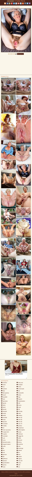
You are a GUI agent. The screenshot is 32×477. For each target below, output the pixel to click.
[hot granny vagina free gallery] (8, 104)
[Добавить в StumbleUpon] (23, 3)
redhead (20, 434)
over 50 (20, 419)
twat (19, 454)
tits (19, 452)
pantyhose (21, 427)
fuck (3, 452)
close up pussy (6, 429)
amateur (4, 382)
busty (4, 419)
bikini (4, 405)
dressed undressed (7, 442)
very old (20, 460)
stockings (20, 448)
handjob (20, 384)
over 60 (20, 421)
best (3, 399)
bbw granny (5, 393)
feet (3, 450)
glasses (4, 460)
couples (4, 434)
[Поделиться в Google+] (12, 3)
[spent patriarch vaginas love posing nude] (8, 165)
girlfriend (4, 458)
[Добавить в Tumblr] (25, 3)
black (4, 407)
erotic (4, 446)
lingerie (20, 399)
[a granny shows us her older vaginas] (8, 283)
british (4, 415)
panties (20, 425)
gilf (3, 456)
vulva (19, 462)
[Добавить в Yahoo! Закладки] (30, 3)
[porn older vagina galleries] (8, 198)
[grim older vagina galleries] (8, 86)
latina (19, 395)
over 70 (20, 423)
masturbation (21, 401)
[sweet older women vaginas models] (8, 179)
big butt (4, 421)
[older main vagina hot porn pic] (8, 231)
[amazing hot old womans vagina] (23, 129)
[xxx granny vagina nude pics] (23, 308)
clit (3, 427)
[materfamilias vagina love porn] (8, 216)
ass (3, 386)
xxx (19, 466)
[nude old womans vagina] (23, 279)
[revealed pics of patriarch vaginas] (23, 344)
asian (4, 384)
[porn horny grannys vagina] (8, 248)
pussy (19, 432)
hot (19, 390)
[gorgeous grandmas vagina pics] (23, 105)
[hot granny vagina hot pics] (23, 246)
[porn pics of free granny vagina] (23, 294)
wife (19, 464)
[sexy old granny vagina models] (16, 30)
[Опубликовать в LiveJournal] (16, 3)
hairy (3, 466)
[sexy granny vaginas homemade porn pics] (8, 332)
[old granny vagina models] (23, 154)
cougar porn (5, 432)
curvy (4, 440)
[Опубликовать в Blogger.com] (5, 3)
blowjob (4, 411)
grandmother (5, 462)
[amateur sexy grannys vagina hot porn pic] (8, 297)
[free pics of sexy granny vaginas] (8, 267)
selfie (19, 438)
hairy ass (20, 382)
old (19, 409)
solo (19, 446)
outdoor (20, 415)
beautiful (4, 397)
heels (19, 386)
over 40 (20, 417)
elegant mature (6, 444)
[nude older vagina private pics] (8, 313)
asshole (4, 388)
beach (4, 395)
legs (19, 397)
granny (4, 464)
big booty (5, 401)
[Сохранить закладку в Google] (9, 3)
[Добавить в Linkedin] (14, 3)
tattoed (20, 450)
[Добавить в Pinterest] (18, 3)
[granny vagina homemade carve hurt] (23, 324)
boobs (4, 413)
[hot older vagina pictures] (8, 150)
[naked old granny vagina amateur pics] (23, 227)
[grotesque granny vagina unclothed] (23, 265)
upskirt (20, 456)
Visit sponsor (20, 54)
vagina (20, 458)
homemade (21, 388)
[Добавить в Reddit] (21, 3)
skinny (20, 442)
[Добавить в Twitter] (27, 3)
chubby (4, 425)
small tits (20, 444)
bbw (3, 390)
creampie (5, 436)
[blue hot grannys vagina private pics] (23, 212)
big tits (4, 403)
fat (3, 448)
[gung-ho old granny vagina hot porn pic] (8, 127)
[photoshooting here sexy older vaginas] (23, 196)
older (19, 413)
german (4, 454)
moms (19, 405)
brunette (4, 417)
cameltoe (5, 423)
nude (19, 407)
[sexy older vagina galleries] (23, 86)
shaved (20, 440)
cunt (3, 438)
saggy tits (20, 436)
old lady (20, 411)
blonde (4, 409)
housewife (21, 393)
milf (19, 403)
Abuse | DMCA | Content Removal (9, 471)
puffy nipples (21, 429)
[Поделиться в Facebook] (7, 3)
